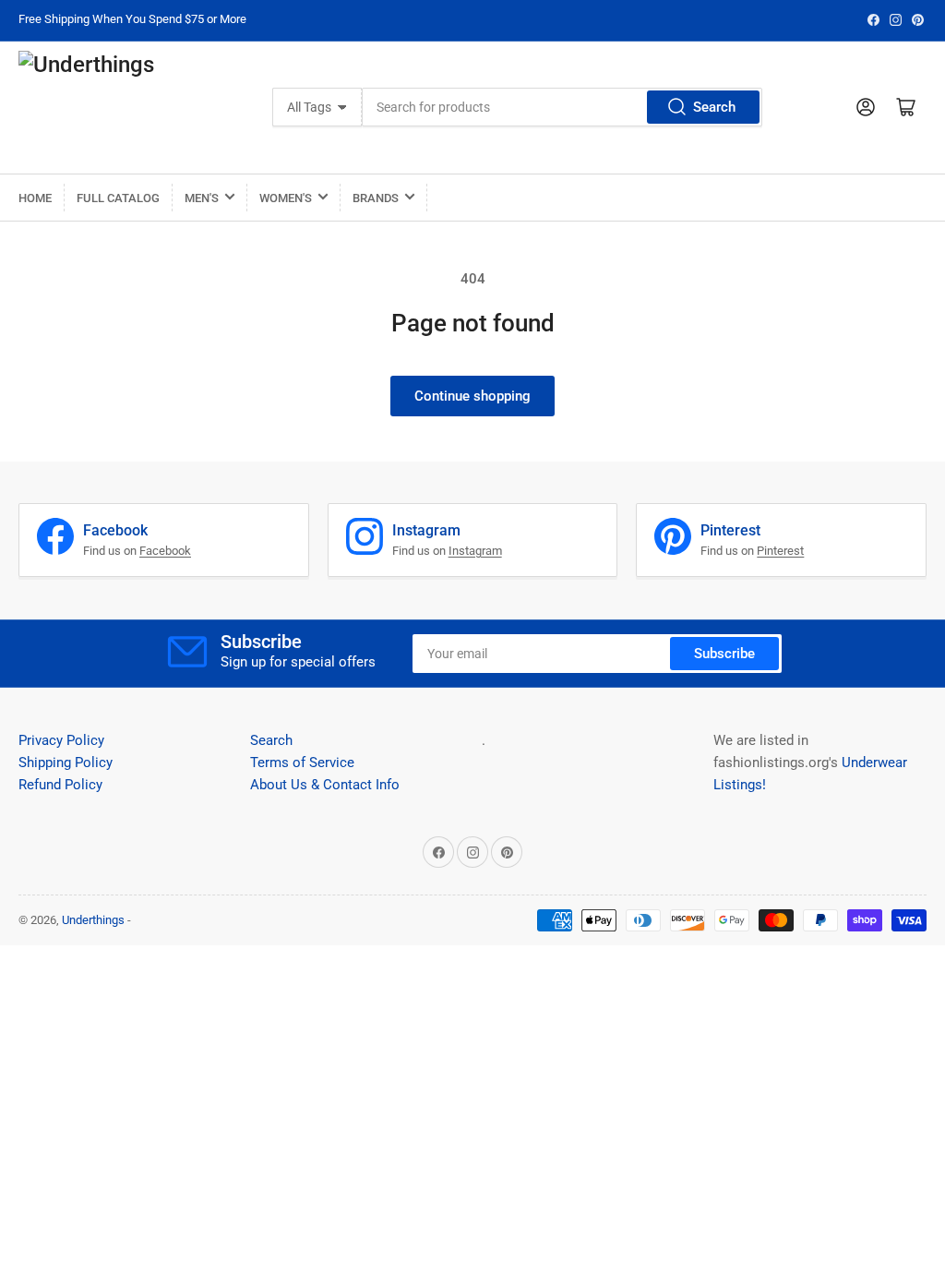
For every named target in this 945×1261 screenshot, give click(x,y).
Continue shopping (472, 396)
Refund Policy (60, 784)
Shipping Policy (65, 762)
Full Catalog (118, 198)
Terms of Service (302, 762)
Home (35, 198)
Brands (376, 198)
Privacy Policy (61, 740)
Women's (285, 198)
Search (714, 107)
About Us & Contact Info (325, 784)
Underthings (93, 920)
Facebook (165, 551)
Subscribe (724, 653)
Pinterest (780, 551)
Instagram (475, 551)
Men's (202, 198)
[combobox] (562, 107)
